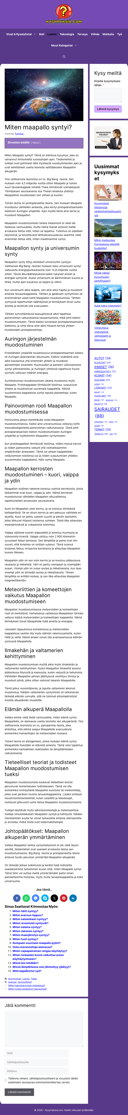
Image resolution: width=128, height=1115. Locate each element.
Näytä (35, 142)
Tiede (34, 978)
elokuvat (102, 362)
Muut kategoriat (62, 45)
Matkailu (108, 34)
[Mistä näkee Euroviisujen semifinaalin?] (108, 261)
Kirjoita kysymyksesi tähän (107, 83)
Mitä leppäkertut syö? (27, 971)
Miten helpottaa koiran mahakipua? (26, 985)
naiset (99, 392)
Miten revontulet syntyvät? (31, 923)
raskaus (111, 400)
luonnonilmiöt (25, 982)
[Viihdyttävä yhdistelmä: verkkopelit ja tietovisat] (108, 317)
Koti (41, 34)
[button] (64, 56)
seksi (113, 422)
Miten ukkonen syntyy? (28, 931)
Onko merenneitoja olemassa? (32, 947)
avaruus (12, 982)
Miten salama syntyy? (27, 927)
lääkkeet (103, 387)
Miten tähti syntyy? (25, 911)
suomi (99, 426)
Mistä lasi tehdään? (26, 963)
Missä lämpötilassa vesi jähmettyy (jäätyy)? (42, 966)
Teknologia (67, 34)
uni (113, 434)
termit (102, 429)
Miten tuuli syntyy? (25, 939)
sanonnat (100, 422)
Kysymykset (14, 978)
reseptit (100, 404)
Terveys (82, 34)
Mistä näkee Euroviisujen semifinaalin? (102, 276)
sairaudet (107, 413)
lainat (99, 384)
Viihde (95, 34)
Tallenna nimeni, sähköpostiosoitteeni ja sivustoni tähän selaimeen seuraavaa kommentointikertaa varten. (43, 1080)
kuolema (102, 380)
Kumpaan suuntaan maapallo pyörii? (37, 943)
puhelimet (102, 396)
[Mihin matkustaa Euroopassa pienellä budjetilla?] (108, 228)
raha (99, 400)
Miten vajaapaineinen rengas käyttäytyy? (40, 951)
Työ (119, 34)
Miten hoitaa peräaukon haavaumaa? (27, 989)
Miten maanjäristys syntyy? (31, 935)
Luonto (52, 34)
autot (102, 358)
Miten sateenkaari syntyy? (30, 919)
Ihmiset (104, 367)
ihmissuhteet (105, 371)
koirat (102, 375)
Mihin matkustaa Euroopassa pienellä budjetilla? (106, 244)
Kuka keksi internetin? (108, 305)
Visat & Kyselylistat (19, 34)
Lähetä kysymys (108, 109)
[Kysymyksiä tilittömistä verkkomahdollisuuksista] (108, 193)
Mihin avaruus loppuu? (28, 915)
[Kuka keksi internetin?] (108, 294)
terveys (101, 434)
